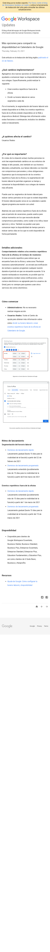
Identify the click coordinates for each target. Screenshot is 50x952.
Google (32, 626)
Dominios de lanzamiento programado (22, 465)
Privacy (39, 626)
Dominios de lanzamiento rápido (20, 450)
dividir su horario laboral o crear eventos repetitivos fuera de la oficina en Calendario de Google (24, 327)
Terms (46, 626)
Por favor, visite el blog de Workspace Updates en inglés (24, 4)
